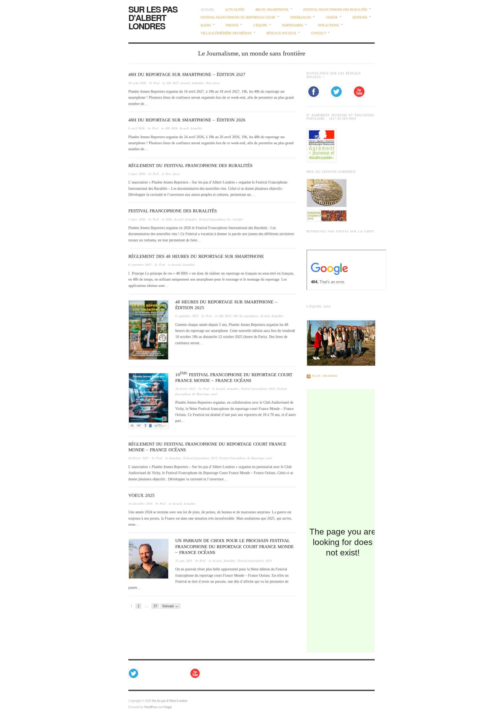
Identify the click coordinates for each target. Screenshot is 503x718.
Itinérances (300, 17)
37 (155, 606)
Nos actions (328, 25)
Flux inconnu (325, 376)
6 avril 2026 (136, 128)
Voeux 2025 (141, 495)
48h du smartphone (271, 10)
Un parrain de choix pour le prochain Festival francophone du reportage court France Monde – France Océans (234, 546)
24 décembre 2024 (140, 503)
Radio (206, 25)
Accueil (207, 10)
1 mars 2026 (136, 174)
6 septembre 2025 (139, 264)
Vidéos (332, 17)
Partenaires (292, 25)
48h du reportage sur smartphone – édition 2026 (186, 120)
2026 (169, 219)
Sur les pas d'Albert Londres (152, 17)
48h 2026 (171, 128)
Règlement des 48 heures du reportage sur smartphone (196, 256)
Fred (156, 83)
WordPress (151, 707)
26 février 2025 (185, 389)
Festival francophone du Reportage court (238, 17)
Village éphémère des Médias (226, 33)
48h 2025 (225, 316)
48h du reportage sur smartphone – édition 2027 (186, 74)
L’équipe (260, 25)
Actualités (234, 10)
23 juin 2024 (183, 561)
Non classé (213, 83)
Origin (168, 707)
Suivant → (170, 606)
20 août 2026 (137, 83)
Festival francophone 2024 (255, 561)
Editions (360, 17)
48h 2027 (172, 83)
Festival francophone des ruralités (335, 10)
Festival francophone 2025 (258, 389)
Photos (232, 25)
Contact (318, 33)
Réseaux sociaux (281, 33)
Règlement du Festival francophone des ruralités (190, 165)
